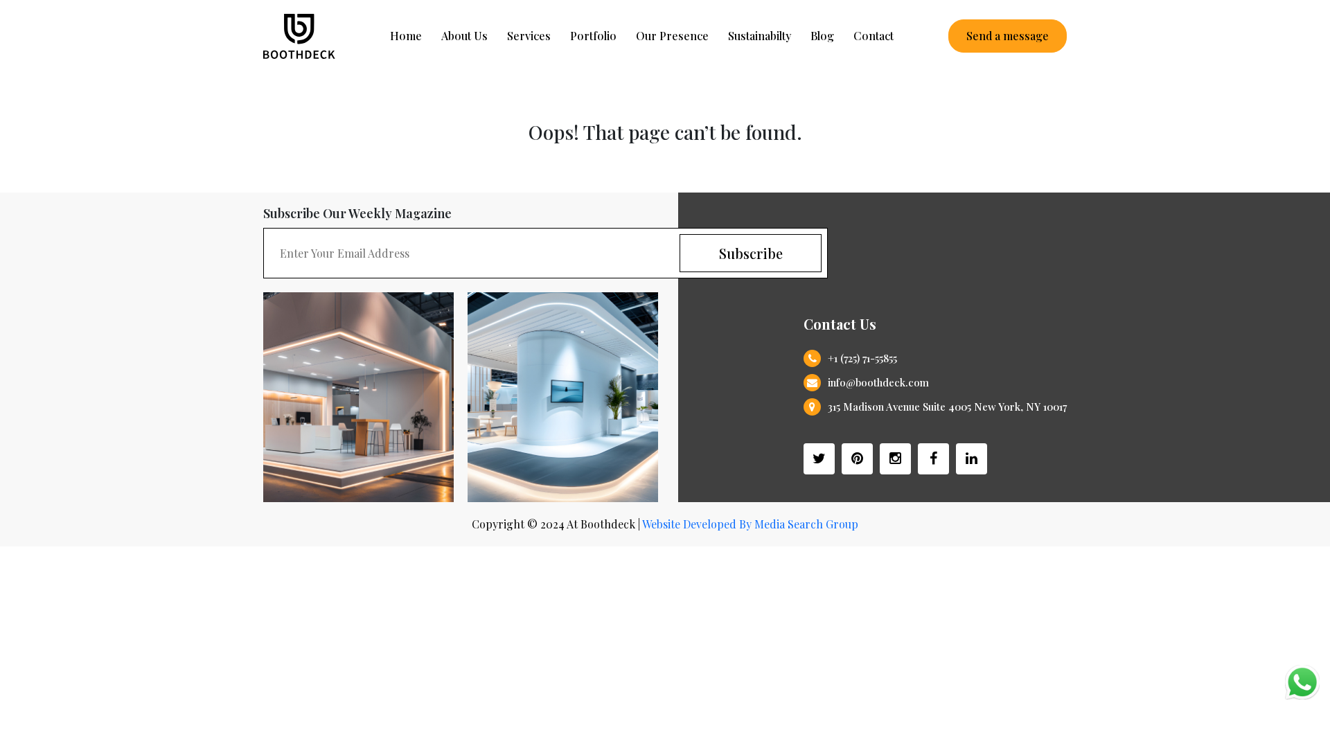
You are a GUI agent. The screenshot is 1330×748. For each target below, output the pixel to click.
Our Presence (672, 35)
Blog (822, 35)
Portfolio (593, 35)
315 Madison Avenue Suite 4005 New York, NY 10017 (947, 406)
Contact (873, 35)
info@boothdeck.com (878, 382)
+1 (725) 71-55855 (862, 358)
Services (529, 35)
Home (406, 35)
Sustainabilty (759, 35)
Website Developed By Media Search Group (750, 524)
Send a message (1007, 35)
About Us (464, 35)
